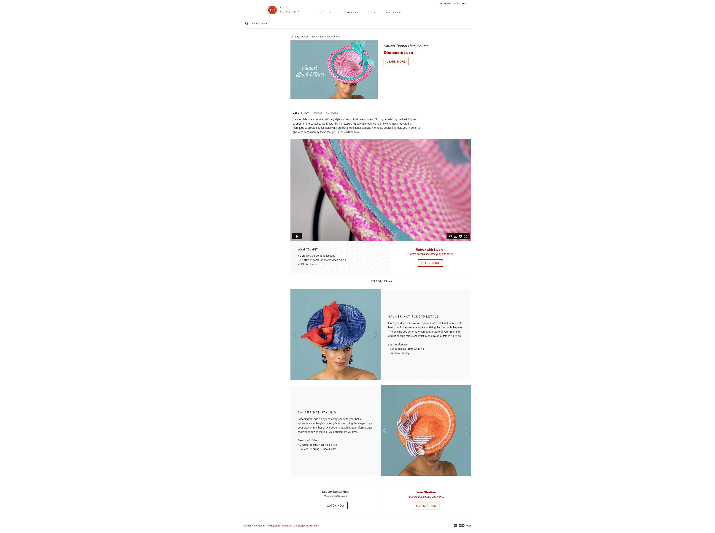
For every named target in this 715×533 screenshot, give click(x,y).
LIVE (372, 12)
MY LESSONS (460, 3)
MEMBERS (393, 12)
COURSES (351, 12)
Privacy (307, 525)
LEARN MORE (430, 263)
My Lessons (274, 525)
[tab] (301, 112)
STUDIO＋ (327, 12)
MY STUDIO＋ (445, 3)
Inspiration (287, 525)
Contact (298, 525)
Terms (315, 525)
